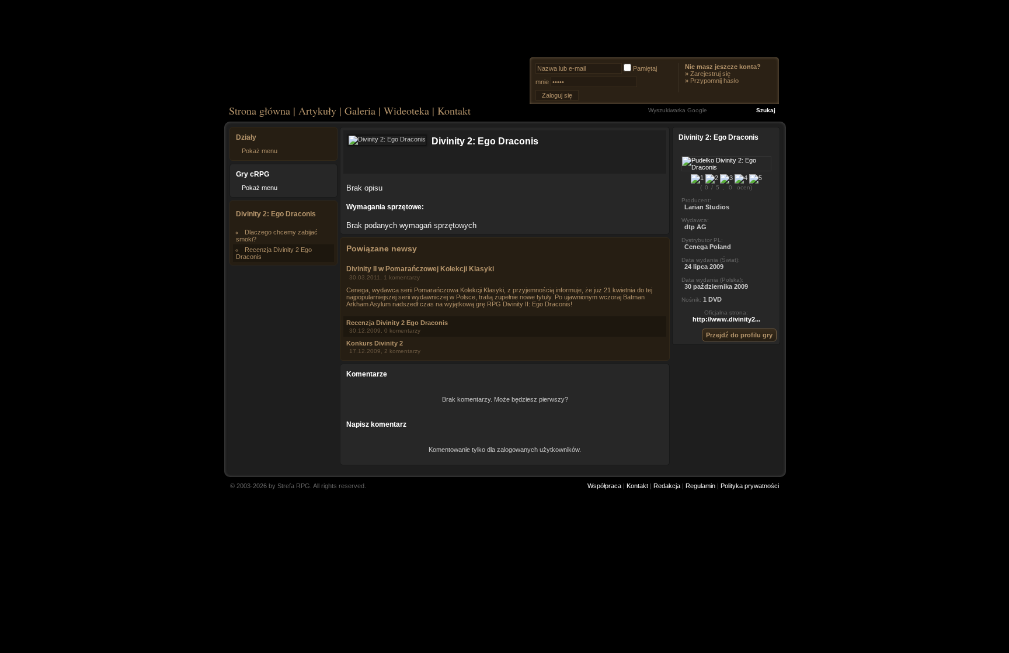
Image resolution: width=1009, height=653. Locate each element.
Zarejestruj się (710, 73)
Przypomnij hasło (714, 80)
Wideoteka (406, 110)
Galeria (360, 110)
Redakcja (666, 485)
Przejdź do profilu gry (739, 334)
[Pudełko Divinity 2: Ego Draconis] (726, 167)
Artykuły (317, 110)
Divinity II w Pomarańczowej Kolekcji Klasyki (420, 269)
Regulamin (700, 485)
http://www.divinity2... (726, 319)
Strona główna (259, 110)
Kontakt (454, 110)
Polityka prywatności (750, 485)
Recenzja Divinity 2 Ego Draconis (397, 322)
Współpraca (604, 485)
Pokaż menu (259, 150)
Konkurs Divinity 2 (374, 343)
